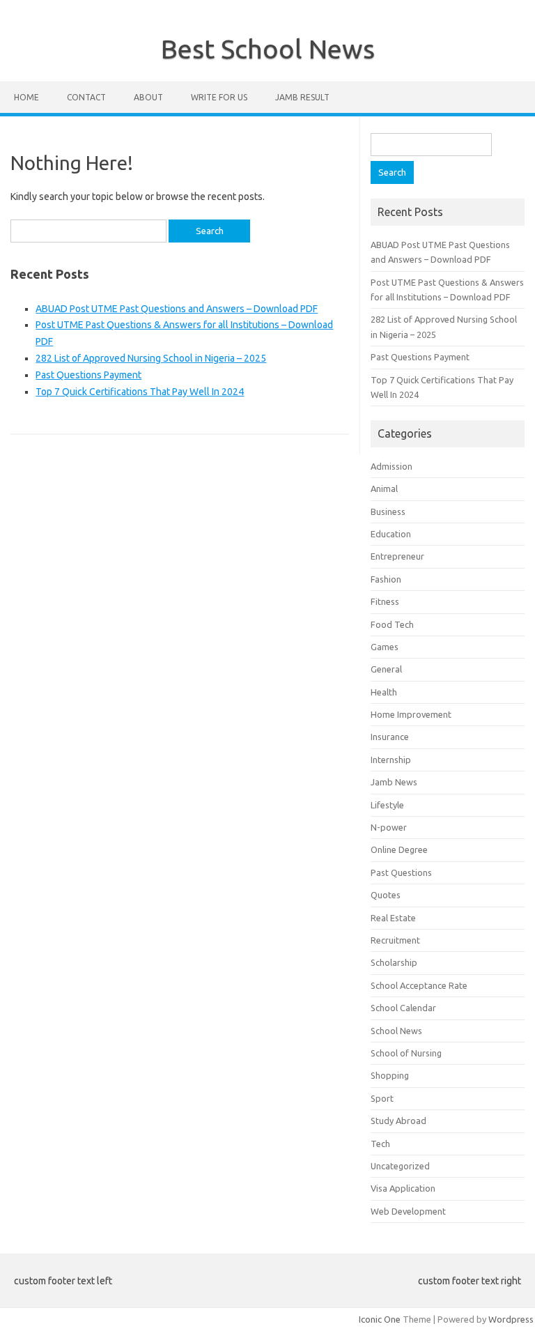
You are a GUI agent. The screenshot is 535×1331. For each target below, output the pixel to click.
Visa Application (403, 1188)
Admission (391, 466)
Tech (380, 1143)
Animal (384, 488)
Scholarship (394, 962)
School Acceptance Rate (419, 985)
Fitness (385, 601)
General (386, 669)
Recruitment (395, 940)
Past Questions (401, 872)
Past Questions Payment (88, 374)
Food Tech (392, 624)
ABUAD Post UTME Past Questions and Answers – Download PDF (177, 308)
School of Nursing (406, 1053)
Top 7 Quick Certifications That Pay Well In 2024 (140, 391)
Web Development (408, 1211)
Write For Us (219, 97)
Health (384, 692)
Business (388, 511)
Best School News (268, 48)
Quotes (386, 895)
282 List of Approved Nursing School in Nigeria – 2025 (151, 358)
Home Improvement (411, 714)
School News (396, 1031)
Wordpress (511, 1319)
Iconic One (380, 1319)
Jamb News (394, 782)
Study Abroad (398, 1120)
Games (384, 647)
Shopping (390, 1075)
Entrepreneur (397, 556)
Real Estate (393, 918)
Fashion (386, 579)
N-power (389, 827)
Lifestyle (387, 805)
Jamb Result (302, 97)
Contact (86, 97)
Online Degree (399, 849)
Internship (391, 759)
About (148, 97)
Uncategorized (400, 1166)
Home (26, 97)
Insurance (390, 736)
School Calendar (403, 1008)
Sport (382, 1098)
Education (391, 534)
